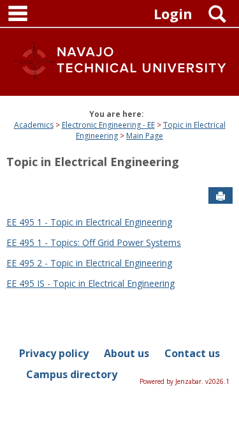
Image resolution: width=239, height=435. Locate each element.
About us (126, 353)
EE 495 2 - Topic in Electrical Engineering (89, 263)
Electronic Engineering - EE (108, 124)
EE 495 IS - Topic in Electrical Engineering (90, 283)
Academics (34, 124)
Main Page (144, 135)
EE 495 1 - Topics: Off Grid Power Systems (93, 242)
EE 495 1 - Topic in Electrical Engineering (89, 222)
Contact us (192, 353)
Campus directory (71, 374)
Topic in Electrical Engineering (92, 161)
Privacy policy (54, 353)
